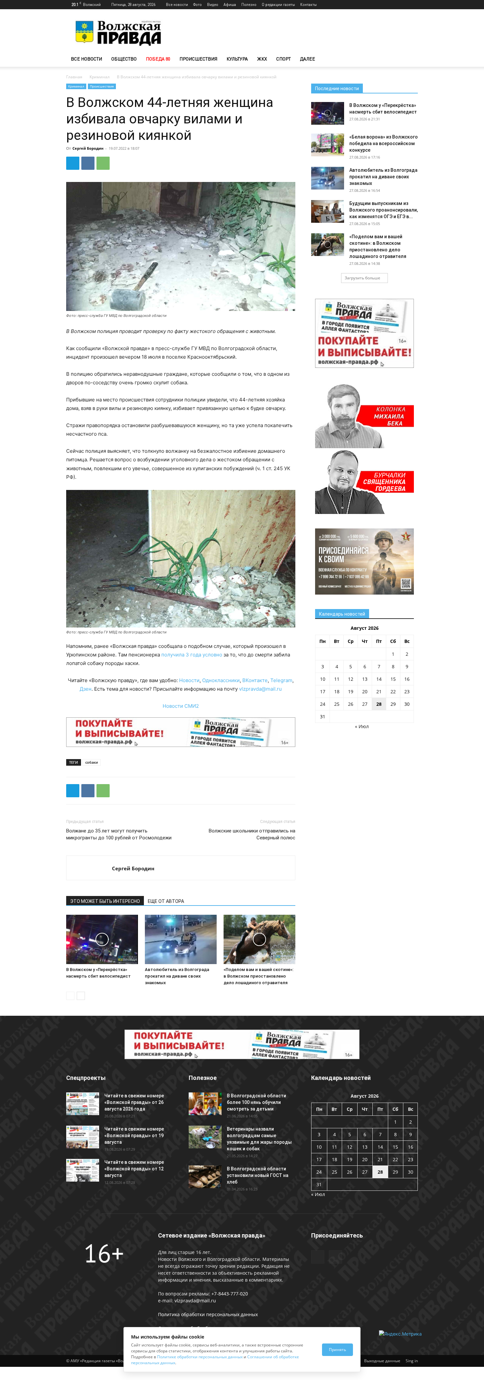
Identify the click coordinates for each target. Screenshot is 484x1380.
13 (364, 679)
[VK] (87, 163)
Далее (307, 59)
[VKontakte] (413, 4)
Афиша (230, 4)
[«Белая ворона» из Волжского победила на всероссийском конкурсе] (327, 145)
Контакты (308, 4)
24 (322, 704)
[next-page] (81, 996)
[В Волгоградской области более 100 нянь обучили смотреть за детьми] (205, 1103)
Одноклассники (221, 680)
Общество (124, 59)
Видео (212, 4)
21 (379, 691)
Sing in (412, 1361)
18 (336, 691)
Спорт (283, 59)
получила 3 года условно (191, 655)
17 (322, 691)
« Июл (362, 726)
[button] (410, 59)
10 (322, 679)
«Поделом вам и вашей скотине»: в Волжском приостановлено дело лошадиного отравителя (258, 976)
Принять (337, 1349)
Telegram (281, 680)
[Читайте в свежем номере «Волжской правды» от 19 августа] (82, 1137)
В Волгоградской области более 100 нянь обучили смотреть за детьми (256, 1102)
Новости (189, 680)
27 (364, 704)
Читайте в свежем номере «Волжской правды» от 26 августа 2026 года (134, 1102)
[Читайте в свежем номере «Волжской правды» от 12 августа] (82, 1170)
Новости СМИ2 (181, 706)
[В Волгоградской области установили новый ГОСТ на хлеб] (205, 1176)
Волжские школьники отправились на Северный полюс (252, 834)
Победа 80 (158, 59)
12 (350, 679)
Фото (197, 4)
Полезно (248, 4)
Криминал (100, 77)
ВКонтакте (255, 680)
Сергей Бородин (87, 148)
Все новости (177, 4)
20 (364, 691)
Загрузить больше (362, 278)
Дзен (86, 689)
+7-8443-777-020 (229, 1294)
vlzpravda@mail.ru (260, 689)
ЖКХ (262, 59)
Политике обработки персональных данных (200, 1357)
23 (407, 691)
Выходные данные (382, 1361)
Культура (237, 59)
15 (393, 679)
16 (407, 679)
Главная (74, 77)
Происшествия (198, 59)
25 (336, 704)
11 (336, 679)
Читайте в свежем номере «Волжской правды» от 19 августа (134, 1135)
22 (393, 691)
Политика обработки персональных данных (208, 1314)
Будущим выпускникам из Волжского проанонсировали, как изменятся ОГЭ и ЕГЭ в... (383, 210)
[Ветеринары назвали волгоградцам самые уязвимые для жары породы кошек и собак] (205, 1137)
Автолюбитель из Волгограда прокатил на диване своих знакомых (177, 976)
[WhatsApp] (103, 163)
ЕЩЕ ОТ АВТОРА (166, 901)
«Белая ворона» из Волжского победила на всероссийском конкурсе (383, 143)
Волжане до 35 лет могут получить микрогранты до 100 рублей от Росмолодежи (119, 834)
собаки (91, 762)
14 (379, 679)
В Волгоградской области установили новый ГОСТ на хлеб (257, 1175)
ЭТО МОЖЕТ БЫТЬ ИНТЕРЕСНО (105, 901)
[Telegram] (402, 4)
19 (350, 691)
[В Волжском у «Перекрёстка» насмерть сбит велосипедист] (102, 939)
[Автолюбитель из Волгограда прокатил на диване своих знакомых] (181, 939)
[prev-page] (70, 996)
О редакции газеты (278, 4)
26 (350, 704)
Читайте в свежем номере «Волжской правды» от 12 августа (134, 1169)
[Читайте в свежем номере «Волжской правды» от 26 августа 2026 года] (82, 1103)
